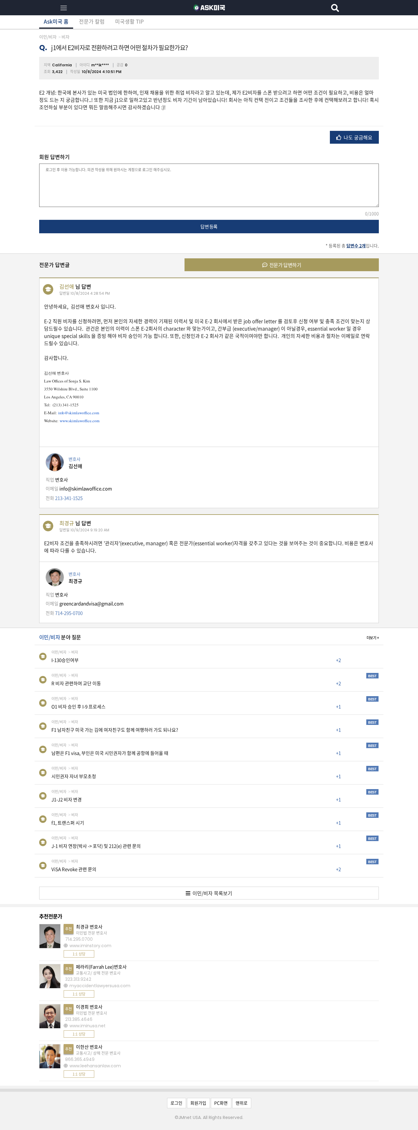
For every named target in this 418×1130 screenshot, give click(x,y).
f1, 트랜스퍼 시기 (67, 822)
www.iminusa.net (87, 1026)
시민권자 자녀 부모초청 (73, 776)
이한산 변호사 (89, 1046)
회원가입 (198, 1103)
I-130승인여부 (65, 660)
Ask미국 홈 (56, 21)
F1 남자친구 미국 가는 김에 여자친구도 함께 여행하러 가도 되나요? (114, 729)
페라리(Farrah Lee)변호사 (101, 966)
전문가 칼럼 (92, 21)
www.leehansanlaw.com (95, 1066)
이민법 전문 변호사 (91, 933)
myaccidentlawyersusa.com (99, 986)
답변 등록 (208, 226)
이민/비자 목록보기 (211, 893)
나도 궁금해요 (357, 137)
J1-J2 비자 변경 (66, 799)
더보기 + (373, 638)
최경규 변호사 (89, 926)
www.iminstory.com (90, 946)
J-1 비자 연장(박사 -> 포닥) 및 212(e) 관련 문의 (96, 846)
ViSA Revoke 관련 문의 (73, 869)
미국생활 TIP (129, 21)
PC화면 (221, 1103)
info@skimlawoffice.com (78, 412)
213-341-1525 (69, 498)
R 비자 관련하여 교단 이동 (76, 683)
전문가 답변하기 (284, 264)
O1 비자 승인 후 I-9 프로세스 (78, 706)
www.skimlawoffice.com (79, 420)
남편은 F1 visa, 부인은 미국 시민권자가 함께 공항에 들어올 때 (109, 753)
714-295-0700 (69, 613)
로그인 (176, 1103)
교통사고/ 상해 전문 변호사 (98, 973)
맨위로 (242, 1103)
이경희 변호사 (89, 1006)
